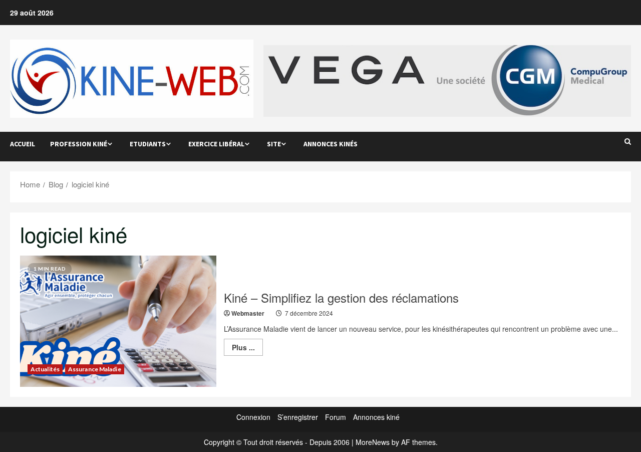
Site (274, 143)
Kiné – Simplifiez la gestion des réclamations (341, 297)
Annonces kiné (376, 417)
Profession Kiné (78, 143)
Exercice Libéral (216, 143)
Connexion (253, 417)
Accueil (22, 143)
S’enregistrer (297, 417)
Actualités (45, 369)
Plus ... (247, 349)
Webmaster (247, 313)
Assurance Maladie (94, 369)
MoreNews (373, 442)
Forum (335, 417)
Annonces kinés (330, 143)
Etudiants (148, 143)
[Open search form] (627, 141)
